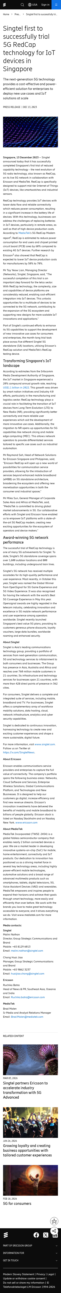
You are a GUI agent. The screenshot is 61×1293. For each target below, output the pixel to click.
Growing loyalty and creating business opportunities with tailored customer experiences (27, 1150)
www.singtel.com (45, 744)
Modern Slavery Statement (18, 1274)
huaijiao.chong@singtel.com (27, 973)
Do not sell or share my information (23, 1282)
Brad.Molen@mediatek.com (27, 1016)
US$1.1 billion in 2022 (16, 387)
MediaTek (24, 233)
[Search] (22, 4)
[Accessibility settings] (54, 1221)
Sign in (45, 4)
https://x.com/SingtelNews (18, 752)
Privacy (40, 1274)
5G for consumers (17, 1203)
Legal (50, 1274)
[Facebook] (36, 1235)
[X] (45, 1235)
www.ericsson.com (26, 822)
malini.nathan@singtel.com (27, 950)
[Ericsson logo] (4, 4)
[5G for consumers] (30, 1180)
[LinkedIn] (55, 1235)
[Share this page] (54, 1231)
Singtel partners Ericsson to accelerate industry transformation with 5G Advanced (25, 1090)
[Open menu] (56, 4)
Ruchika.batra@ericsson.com (28, 997)
